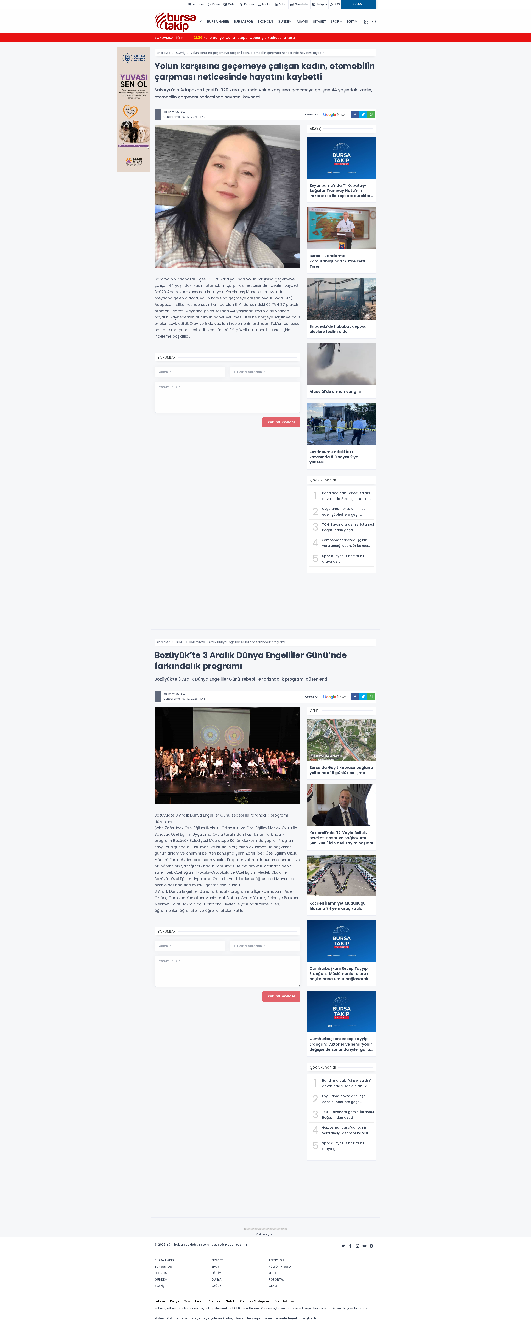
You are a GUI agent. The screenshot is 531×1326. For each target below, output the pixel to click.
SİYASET (319, 21)
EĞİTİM (352, 21)
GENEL (180, 642)
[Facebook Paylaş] (355, 114)
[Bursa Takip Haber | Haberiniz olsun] (175, 21)
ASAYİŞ (302, 21)
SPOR (335, 21)
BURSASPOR (243, 21)
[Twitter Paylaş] (363, 114)
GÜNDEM (285, 21)
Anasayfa (163, 53)
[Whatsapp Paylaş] (371, 114)
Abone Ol (311, 114)
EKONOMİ (265, 21)
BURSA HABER (218, 21)
